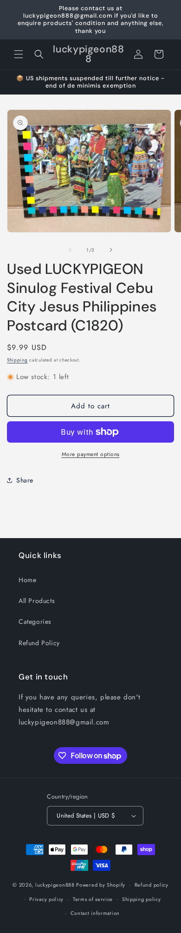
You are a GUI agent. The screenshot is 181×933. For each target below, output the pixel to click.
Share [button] (24, 480)
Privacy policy (46, 899)
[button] (18, 54)
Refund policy (151, 885)
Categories (35, 621)
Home (27, 579)
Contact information (95, 913)
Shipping (17, 359)
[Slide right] (111, 250)
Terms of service (93, 899)
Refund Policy (39, 642)
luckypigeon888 (55, 885)
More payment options (91, 454)
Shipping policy (141, 899)
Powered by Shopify (100, 885)
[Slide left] (70, 250)
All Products (37, 600)
